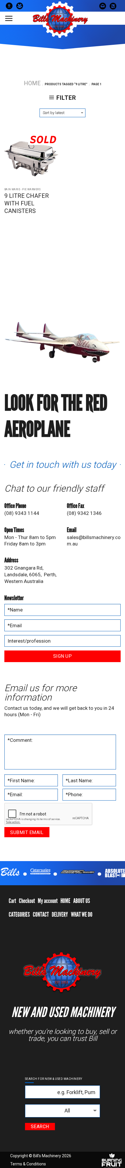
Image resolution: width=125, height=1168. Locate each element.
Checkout (27, 901)
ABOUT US (81, 901)
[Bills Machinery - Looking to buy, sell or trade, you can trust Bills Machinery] (60, 19)
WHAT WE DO (81, 914)
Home (32, 83)
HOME (65, 901)
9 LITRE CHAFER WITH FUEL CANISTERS (26, 203)
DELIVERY (60, 914)
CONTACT (41, 914)
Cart (12, 901)
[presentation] (48, 814)
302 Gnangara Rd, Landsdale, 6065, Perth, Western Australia (30, 574)
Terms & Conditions (28, 1164)
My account (48, 901)
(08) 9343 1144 (21, 513)
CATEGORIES (19, 914)
